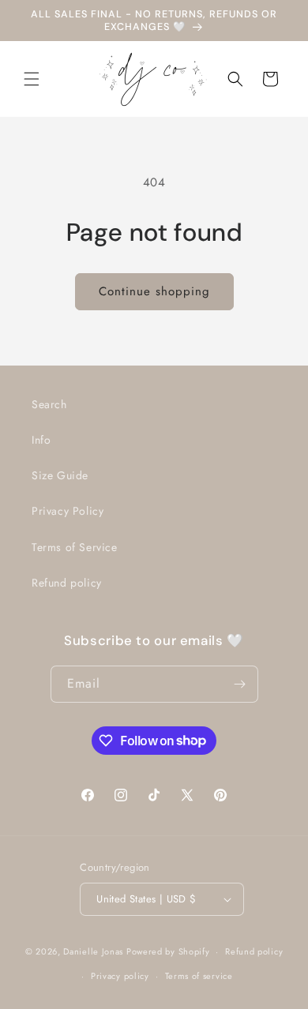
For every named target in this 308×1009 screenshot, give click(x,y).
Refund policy (67, 583)
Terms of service (199, 976)
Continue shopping (154, 291)
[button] (31, 79)
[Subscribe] (240, 684)
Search (49, 404)
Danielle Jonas (93, 951)
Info (41, 440)
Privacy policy (120, 976)
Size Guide (60, 475)
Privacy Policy (67, 511)
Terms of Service (75, 547)
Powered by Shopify (168, 951)
